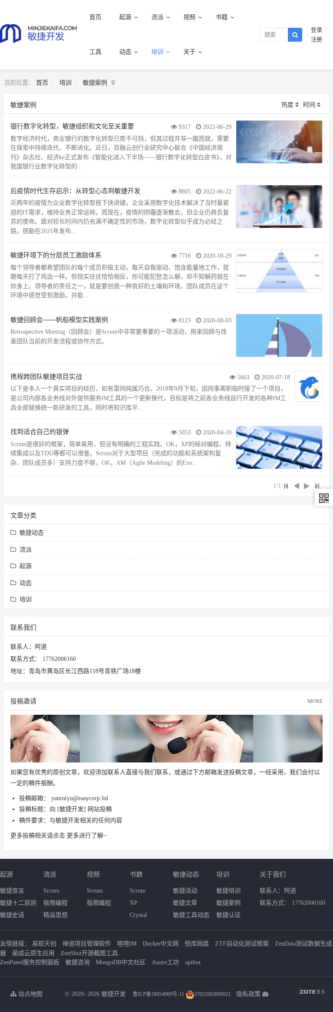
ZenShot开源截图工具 (89, 953)
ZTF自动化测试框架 (242, 943)
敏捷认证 (228, 915)
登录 (316, 30)
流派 (158, 17)
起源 (126, 17)
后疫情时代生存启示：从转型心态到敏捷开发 (75, 190)
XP (133, 903)
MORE (315, 701)
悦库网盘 (197, 943)
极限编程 (55, 903)
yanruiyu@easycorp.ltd (79, 798)
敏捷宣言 (12, 890)
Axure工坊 (165, 962)
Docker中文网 (161, 943)
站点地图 (29, 994)
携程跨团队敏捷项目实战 (46, 376)
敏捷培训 (228, 890)
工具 (95, 52)
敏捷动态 (30, 532)
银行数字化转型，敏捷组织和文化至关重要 (72, 125)
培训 (158, 52)
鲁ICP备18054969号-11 (158, 994)
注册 (316, 39)
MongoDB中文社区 (121, 962)
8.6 (312, 993)
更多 (73, 835)
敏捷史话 (12, 915)
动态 (126, 52)
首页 (95, 17)
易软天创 (44, 943)
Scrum (51, 890)
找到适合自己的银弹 (39, 431)
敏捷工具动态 (191, 915)
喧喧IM (127, 943)
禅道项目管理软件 (86, 943)
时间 (309, 105)
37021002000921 (212, 994)
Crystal (138, 915)
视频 (190, 17)
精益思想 (55, 915)
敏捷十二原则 (18, 903)
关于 (190, 52)
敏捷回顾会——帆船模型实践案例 (59, 319)
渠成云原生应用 (33, 953)
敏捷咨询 (77, 962)
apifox (193, 962)
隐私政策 (248, 994)
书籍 (222, 17)
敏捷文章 (185, 903)
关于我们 (273, 873)
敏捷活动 (185, 890)
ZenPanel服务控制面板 (29, 962)
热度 (287, 105)
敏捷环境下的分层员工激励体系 (55, 254)
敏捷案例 (95, 82)
